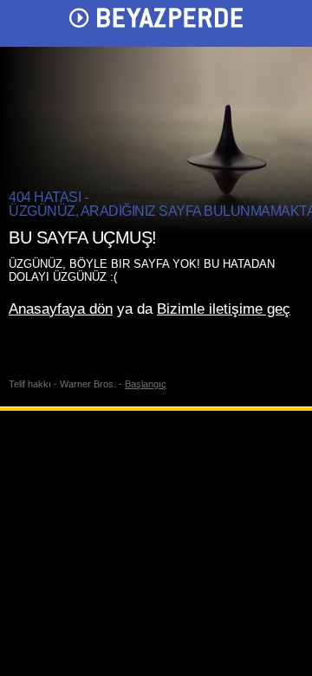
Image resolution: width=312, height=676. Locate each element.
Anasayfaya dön (61, 309)
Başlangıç (145, 384)
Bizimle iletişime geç (223, 309)
